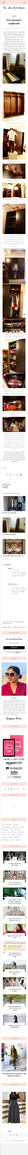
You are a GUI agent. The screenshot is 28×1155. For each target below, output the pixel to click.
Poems (3, 834)
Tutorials (17, 839)
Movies (9, 832)
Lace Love (21, 827)
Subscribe (14, 647)
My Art (14, 832)
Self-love (19, 834)
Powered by (10, 652)
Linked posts (13, 829)
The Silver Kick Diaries (17, 1140)
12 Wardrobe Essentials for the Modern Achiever (14, 1074)
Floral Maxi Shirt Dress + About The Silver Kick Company (14, 1008)
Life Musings (5, 829)
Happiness (15, 824)
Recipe (8, 834)
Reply (23, 568)
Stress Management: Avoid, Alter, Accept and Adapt (14, 954)
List (19, 829)
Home (14, 16)
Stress (10, 837)
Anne (10, 568)
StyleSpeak (16, 837)
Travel (11, 839)
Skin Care (4, 837)
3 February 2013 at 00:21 (13, 585)
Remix (13, 834)
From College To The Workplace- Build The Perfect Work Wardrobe (14, 901)
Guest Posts (8, 824)
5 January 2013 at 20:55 (13, 570)
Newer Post (7, 627)
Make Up (4, 832)
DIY (3, 824)
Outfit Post (21, 832)
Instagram (14, 827)
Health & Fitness (6, 827)
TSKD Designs (5, 839)
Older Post (21, 627)
